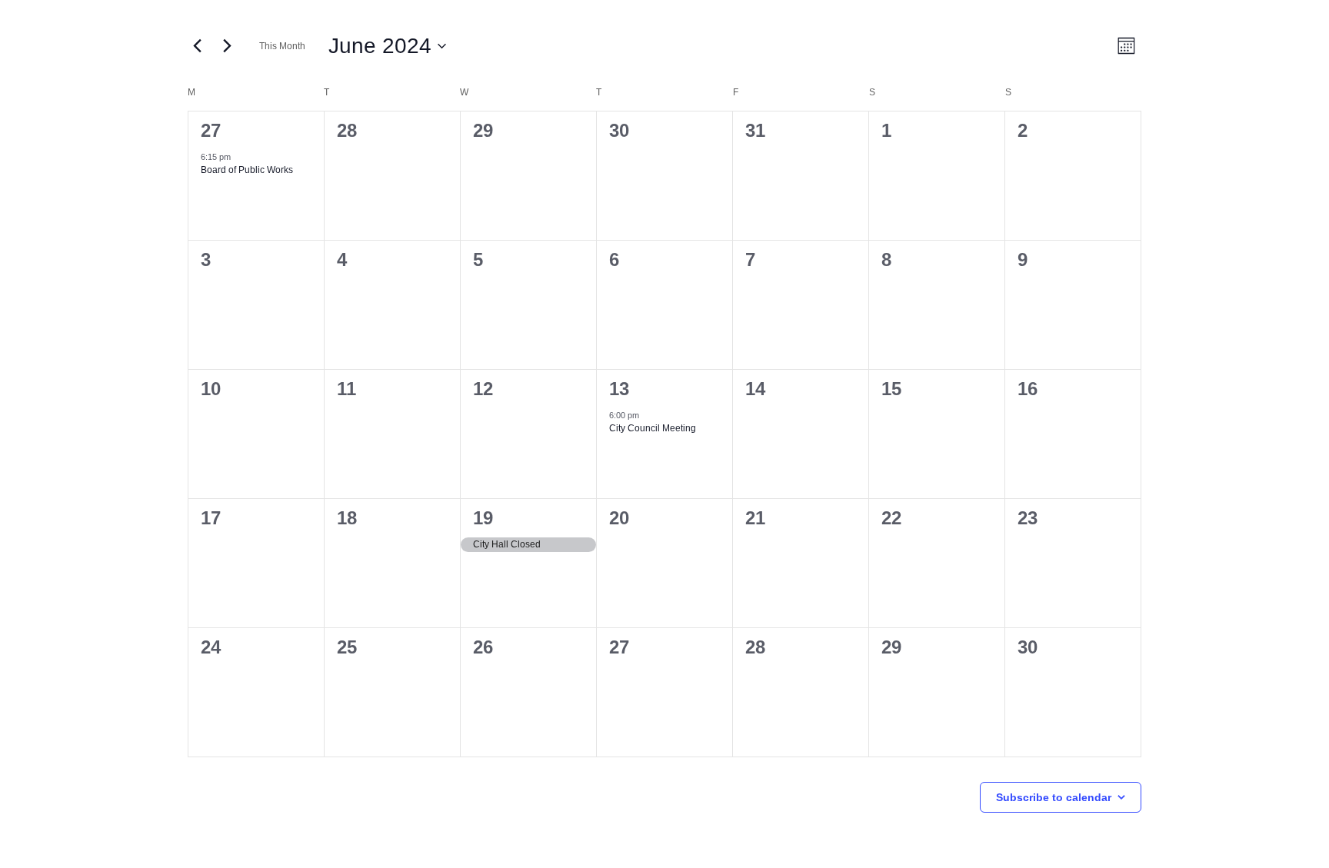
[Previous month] (197, 46)
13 (619, 388)
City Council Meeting (652, 428)
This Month (282, 46)
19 (483, 517)
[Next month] (227, 46)
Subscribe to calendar (1053, 797)
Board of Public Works (247, 170)
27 (211, 130)
